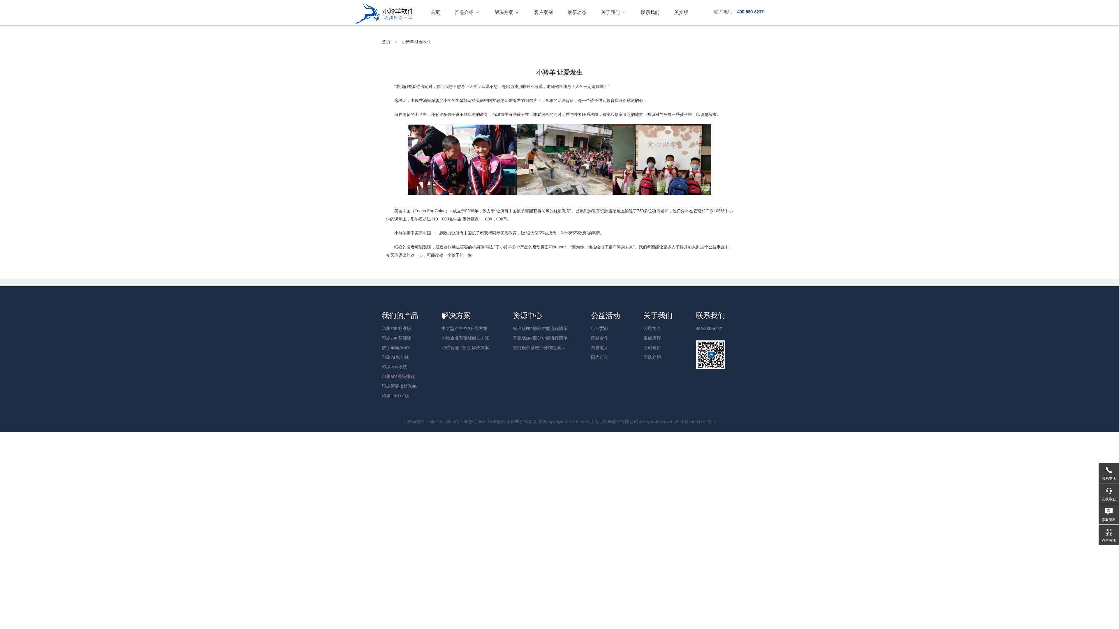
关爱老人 (599, 348)
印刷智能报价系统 (399, 386)
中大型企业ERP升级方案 (464, 329)
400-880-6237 (709, 329)
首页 (435, 12)
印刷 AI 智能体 (395, 358)
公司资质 (652, 348)
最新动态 (577, 12)
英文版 (681, 12)
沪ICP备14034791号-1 (694, 422)
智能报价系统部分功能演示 (539, 348)
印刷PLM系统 (394, 367)
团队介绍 (652, 358)
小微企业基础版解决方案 (465, 338)
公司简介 (652, 329)
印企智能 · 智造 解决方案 (465, 348)
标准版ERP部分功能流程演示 (540, 329)
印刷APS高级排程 (398, 377)
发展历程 (652, 338)
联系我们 (650, 12)
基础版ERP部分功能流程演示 (540, 338)
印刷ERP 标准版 (396, 329)
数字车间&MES (396, 348)
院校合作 (599, 338)
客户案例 (543, 12)
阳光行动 (599, 358)
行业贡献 (599, 329)
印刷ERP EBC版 (395, 396)
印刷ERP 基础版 (396, 338)
